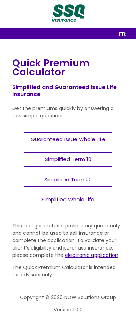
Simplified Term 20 (68, 179)
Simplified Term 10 (68, 159)
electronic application (91, 255)
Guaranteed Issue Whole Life (68, 139)
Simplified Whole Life (68, 199)
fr (122, 34)
